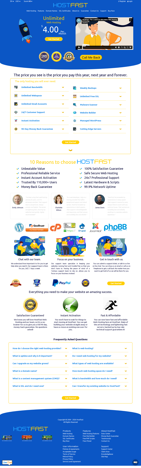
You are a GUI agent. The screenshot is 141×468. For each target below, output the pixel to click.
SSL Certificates (65, 11)
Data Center (105, 433)
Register (123, 1)
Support (103, 11)
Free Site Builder (89, 436)
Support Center (107, 449)
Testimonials (106, 438)
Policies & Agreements (71, 449)
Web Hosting (31, 11)
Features (41, 11)
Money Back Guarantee (109, 436)
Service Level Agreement (72, 461)
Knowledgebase (107, 454)
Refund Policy (68, 456)
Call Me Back (91, 57)
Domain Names (51, 11)
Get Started (53, 39)
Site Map (104, 456)
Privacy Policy (68, 459)
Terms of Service (69, 454)
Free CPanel (87, 441)
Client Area (105, 452)
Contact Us (94, 11)
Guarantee (85, 11)
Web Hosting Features (91, 433)
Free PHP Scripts (89, 438)
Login (130, 1)
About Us (75, 11)
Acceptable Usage (69, 452)
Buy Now (111, 11)
